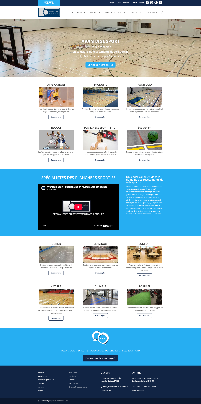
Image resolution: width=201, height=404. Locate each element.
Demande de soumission (78, 387)
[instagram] (151, 2)
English (141, 3)
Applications (77, 12)
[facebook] (147, 2)
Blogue (119, 3)
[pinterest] (160, 2)
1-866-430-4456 (106, 390)
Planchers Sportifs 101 (115, 12)
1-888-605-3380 (138, 390)
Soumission (152, 12)
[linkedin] (156, 2)
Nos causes (73, 383)
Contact (134, 3)
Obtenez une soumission (49, 2)
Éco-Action (73, 372)
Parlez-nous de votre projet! (100, 358)
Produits (94, 12)
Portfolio (135, 12)
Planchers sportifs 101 (46, 380)
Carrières (126, 3)
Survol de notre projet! (100, 64)
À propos (111, 3)
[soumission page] (100, 344)
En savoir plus (56, 117)
